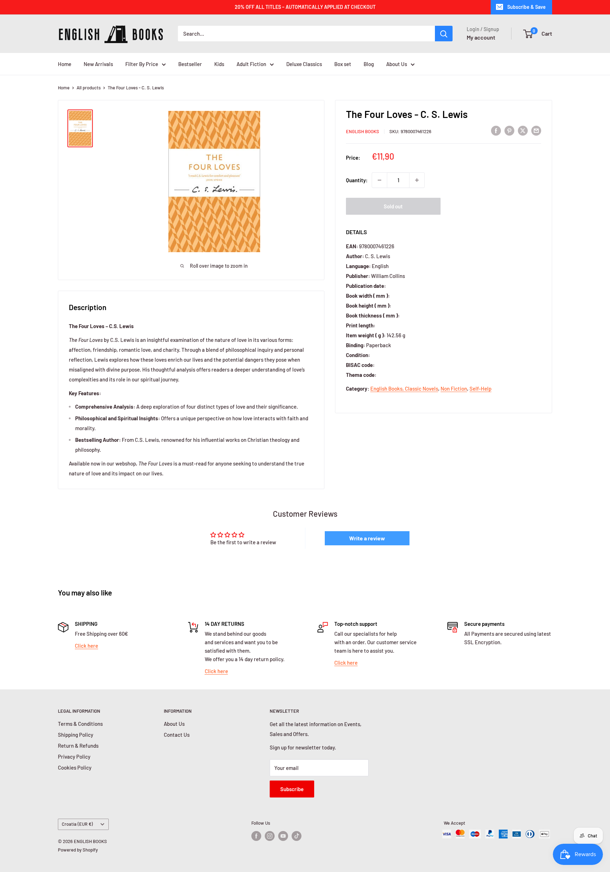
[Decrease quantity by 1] (379, 180)
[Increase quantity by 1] (416, 180)
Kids (219, 64)
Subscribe (292, 789)
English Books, (387, 388)
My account (481, 37)
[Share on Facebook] (496, 130)
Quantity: (356, 180)
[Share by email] (536, 130)
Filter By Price (141, 64)
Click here (86, 645)
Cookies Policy (74, 767)
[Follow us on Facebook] (256, 836)
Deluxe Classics (304, 64)
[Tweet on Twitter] (523, 130)
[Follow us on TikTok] (296, 836)
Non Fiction (454, 388)
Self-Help (480, 388)
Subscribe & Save (526, 7)
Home (64, 64)
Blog (369, 64)
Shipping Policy (75, 734)
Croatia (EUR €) (77, 824)
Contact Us (177, 734)
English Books (362, 131)
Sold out (393, 206)
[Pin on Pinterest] (509, 130)
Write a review (367, 538)
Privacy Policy (74, 756)
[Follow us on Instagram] (270, 836)
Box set (342, 64)
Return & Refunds (78, 745)
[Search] (444, 33)
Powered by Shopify (78, 850)
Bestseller (190, 64)
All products (89, 87)
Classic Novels (421, 388)
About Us (396, 64)
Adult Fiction (251, 64)
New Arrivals (98, 64)
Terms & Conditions (80, 723)
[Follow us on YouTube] (283, 836)
